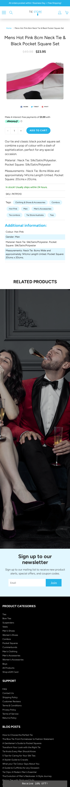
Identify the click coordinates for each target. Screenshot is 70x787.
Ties (52, 215)
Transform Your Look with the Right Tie (21, 747)
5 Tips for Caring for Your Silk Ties (18, 755)
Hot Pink (13, 209)
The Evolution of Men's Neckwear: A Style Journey (27, 776)
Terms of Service (10, 713)
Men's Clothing (9, 651)
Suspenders (8, 622)
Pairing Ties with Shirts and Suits (18, 780)
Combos (56, 202)
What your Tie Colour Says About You (20, 763)
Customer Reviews (11, 701)
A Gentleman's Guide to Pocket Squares (21, 743)
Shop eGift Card (10, 672)
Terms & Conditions (11, 705)
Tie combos (14, 215)
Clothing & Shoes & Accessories (30, 202)
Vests (5, 626)
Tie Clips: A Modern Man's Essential (19, 772)
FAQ (4, 689)
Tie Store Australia (35, 215)
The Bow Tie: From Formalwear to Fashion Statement (28, 739)
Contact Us (8, 693)
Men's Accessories (42, 209)
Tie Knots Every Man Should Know (19, 751)
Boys (4, 663)
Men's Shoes (8, 630)
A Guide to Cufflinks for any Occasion (20, 767)
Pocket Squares (10, 643)
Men (25, 209)
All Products (8, 668)
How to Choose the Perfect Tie (17, 735)
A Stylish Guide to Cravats (15, 759)
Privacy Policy (9, 709)
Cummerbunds (9, 647)
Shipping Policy (10, 697)
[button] (35, 783)
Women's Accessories (12, 659)
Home (9, 28)
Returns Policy (9, 718)
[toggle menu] (4, 12)
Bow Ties (6, 618)
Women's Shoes (10, 635)
